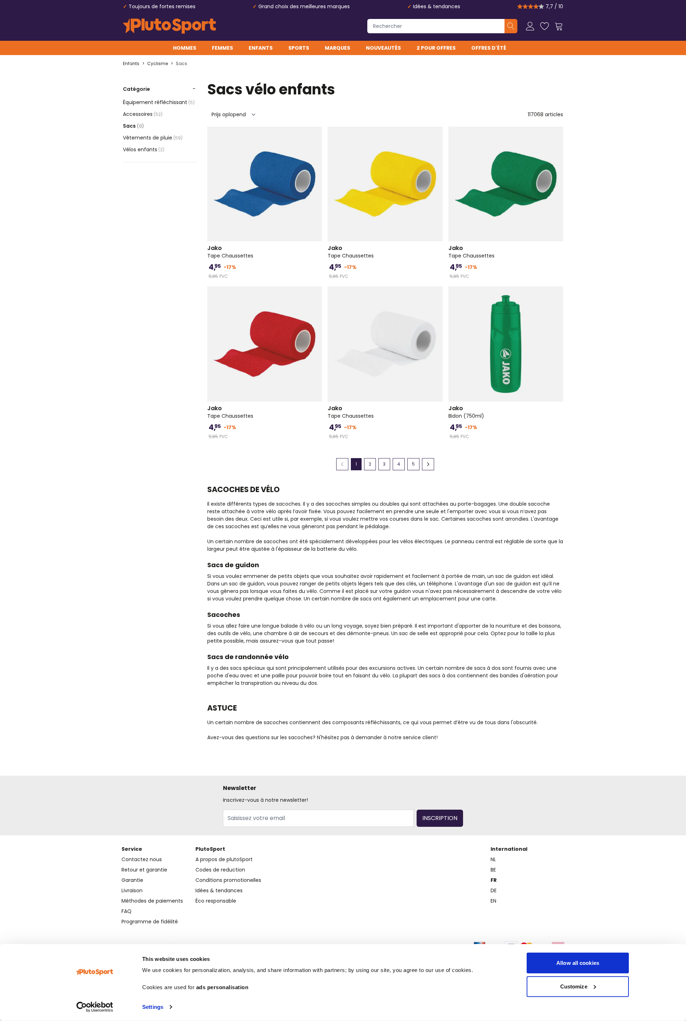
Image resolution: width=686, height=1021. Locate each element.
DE (494, 890)
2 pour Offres (436, 47)
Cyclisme (157, 64)
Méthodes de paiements (152, 900)
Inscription (439, 818)
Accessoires (143, 114)
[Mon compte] (530, 26)
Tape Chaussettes (230, 251)
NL (493, 859)
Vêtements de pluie (153, 137)
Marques (337, 47)
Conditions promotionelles (228, 880)
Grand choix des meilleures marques (304, 6)
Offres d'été (488, 47)
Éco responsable (215, 900)
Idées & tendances (436, 6)
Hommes (184, 47)
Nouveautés (383, 47)
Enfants (261, 47)
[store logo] (169, 26)
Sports (298, 47)
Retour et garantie (144, 869)
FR (494, 880)
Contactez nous (141, 859)
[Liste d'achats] (544, 26)
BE (493, 869)
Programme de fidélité (149, 921)
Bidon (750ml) (466, 411)
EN (493, 900)
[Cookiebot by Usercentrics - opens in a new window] (95, 1007)
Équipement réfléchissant (159, 102)
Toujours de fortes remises (162, 6)
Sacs (181, 64)
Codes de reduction (220, 869)
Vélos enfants (143, 149)
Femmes (222, 47)
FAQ (126, 911)
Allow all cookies (577, 963)
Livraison (132, 890)
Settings (152, 1007)
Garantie (132, 880)
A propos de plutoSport (224, 859)
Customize (573, 986)
